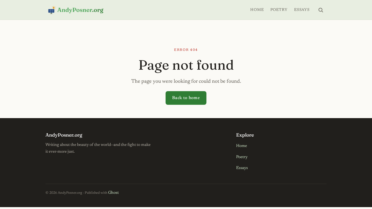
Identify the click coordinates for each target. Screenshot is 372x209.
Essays (302, 10)
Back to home (186, 98)
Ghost (113, 193)
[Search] (321, 10)
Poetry (279, 10)
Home (257, 10)
